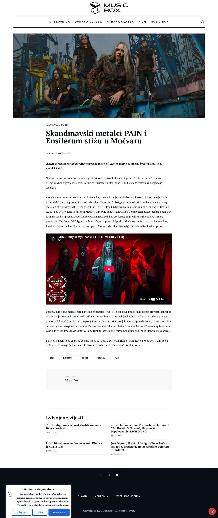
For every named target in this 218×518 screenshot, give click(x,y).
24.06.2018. (117, 436)
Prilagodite (22, 512)
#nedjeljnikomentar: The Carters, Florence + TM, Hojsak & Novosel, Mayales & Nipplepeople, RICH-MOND (140, 428)
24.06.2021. (52, 451)
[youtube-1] (117, 475)
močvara (101, 358)
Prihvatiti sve (59, 512)
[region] (38, 501)
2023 (52, 358)
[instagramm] (109, 475)
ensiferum (67, 358)
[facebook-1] (101, 475)
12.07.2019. (117, 454)
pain (117, 358)
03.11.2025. (52, 432)
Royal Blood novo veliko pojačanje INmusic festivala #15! (74, 445)
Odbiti (40, 512)
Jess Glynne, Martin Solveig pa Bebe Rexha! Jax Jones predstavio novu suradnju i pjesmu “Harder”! (140, 446)
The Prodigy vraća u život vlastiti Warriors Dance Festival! (73, 426)
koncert (84, 358)
